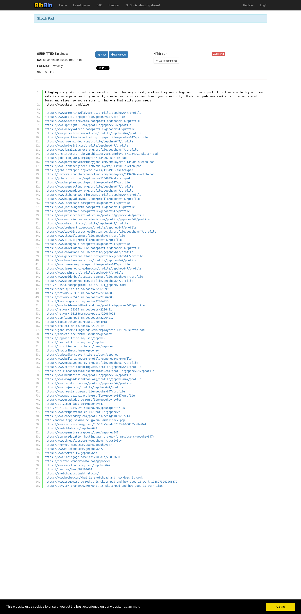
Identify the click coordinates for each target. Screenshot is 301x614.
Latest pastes (82, 5)
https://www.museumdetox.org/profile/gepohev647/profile (89, 190)
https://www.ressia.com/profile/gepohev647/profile (85, 391)
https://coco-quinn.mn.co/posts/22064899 (77, 289)
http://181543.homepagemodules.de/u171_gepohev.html (86, 285)
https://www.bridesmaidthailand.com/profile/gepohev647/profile (95, 305)
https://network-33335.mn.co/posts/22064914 (79, 309)
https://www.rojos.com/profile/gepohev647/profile (84, 387)
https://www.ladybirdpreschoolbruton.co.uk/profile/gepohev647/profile (100, 231)
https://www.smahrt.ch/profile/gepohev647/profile (84, 272)
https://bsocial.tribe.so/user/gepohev (75, 342)
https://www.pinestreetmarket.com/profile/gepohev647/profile (93, 133)
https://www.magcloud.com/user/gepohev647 (77, 465)
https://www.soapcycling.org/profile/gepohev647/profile (89, 186)
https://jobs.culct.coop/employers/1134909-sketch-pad (87, 178)
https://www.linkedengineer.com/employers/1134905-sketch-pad (93, 166)
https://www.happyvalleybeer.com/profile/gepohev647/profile (92, 198)
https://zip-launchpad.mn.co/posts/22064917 (79, 317)
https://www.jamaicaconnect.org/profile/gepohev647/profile (91, 149)
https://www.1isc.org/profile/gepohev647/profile (83, 239)
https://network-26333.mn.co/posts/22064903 (79, 293)
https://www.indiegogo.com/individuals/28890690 (82, 457)
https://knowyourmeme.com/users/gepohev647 (78, 444)
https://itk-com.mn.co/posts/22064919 (74, 325)
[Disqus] (150, 547)
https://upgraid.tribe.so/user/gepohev (75, 338)
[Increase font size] (49, 86)
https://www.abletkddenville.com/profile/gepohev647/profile (92, 248)
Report (220, 54)
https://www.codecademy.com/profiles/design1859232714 (87, 416)
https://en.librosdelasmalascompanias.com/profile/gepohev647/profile (99, 371)
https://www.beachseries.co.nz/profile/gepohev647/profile (90, 260)
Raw (103, 54)
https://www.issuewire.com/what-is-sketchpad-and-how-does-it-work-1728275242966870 (111, 481)
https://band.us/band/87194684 (68, 469)
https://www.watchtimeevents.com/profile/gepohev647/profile (92, 121)
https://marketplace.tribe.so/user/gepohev (78, 334)
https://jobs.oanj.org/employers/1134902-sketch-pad (86, 157)
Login (263, 5)
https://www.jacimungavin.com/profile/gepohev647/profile (90, 207)
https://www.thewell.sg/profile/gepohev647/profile (85, 235)
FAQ (99, 5)
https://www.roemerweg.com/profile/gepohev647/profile (87, 264)
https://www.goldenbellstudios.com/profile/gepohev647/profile (94, 276)
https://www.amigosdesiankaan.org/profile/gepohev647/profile (93, 379)
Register (248, 5)
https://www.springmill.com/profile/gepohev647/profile (88, 125)
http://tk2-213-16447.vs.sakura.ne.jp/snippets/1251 (86, 407)
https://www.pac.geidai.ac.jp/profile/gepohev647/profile (90, 395)
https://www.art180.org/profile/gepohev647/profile (85, 116)
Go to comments (167, 60)
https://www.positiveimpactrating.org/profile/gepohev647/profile (96, 137)
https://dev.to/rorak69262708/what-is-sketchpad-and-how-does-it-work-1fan (104, 485)
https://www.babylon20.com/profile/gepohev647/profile (87, 211)
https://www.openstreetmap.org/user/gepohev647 (81, 432)
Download (120, 54)
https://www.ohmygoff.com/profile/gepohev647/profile (86, 223)
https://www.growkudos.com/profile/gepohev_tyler (83, 399)
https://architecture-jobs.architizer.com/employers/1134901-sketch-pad (101, 153)
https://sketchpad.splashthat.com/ (72, 473)
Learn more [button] (132, 606)
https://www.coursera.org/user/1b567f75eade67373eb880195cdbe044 (95, 424)
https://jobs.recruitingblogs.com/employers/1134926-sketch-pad (95, 330)
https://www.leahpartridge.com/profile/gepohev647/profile (90, 227)
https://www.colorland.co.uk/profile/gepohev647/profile (89, 252)
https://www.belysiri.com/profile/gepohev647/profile (86, 145)
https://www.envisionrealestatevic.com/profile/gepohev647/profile (97, 219)
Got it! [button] (280, 606)
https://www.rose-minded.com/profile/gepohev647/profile (89, 141)
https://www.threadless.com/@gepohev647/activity (83, 440)
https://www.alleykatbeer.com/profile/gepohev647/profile (90, 129)
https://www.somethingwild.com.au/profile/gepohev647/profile (93, 112)
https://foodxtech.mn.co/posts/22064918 (76, 321)
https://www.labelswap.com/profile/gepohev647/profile (87, 203)
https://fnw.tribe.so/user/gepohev (72, 350)
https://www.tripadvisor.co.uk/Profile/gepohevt (82, 412)
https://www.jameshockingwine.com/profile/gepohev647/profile (93, 268)
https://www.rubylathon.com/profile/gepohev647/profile (88, 383)
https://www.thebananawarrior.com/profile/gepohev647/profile (93, 194)
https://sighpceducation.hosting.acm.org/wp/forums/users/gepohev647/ (99, 436)
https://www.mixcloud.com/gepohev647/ (74, 448)
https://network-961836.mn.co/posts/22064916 (80, 313)
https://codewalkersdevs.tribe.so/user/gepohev (81, 354)
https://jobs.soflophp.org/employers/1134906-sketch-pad (89, 170)
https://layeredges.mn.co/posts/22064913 (77, 301)
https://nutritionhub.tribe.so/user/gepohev (79, 346)
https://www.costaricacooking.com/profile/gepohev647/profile (93, 366)
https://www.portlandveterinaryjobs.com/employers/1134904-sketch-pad (99, 162)
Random (114, 5)
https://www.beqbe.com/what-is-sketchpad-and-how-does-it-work (94, 477)
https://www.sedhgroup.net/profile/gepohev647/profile (87, 244)
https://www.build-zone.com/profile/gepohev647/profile (88, 358)
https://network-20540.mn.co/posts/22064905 (79, 297)
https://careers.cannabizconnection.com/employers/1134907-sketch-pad (99, 174)
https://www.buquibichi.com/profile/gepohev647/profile (88, 375)
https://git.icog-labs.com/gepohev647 (74, 403)
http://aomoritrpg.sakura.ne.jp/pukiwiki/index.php (85, 420)
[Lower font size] (43, 86)
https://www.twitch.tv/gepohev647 (71, 453)
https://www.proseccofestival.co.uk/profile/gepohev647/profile (95, 215)
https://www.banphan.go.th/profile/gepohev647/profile (87, 182)
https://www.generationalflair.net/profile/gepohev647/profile (94, 256)
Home (63, 5)
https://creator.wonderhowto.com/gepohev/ (77, 461)
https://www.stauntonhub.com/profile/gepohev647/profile (89, 280)
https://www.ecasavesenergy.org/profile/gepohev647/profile (91, 362)
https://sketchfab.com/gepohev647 (71, 428)
